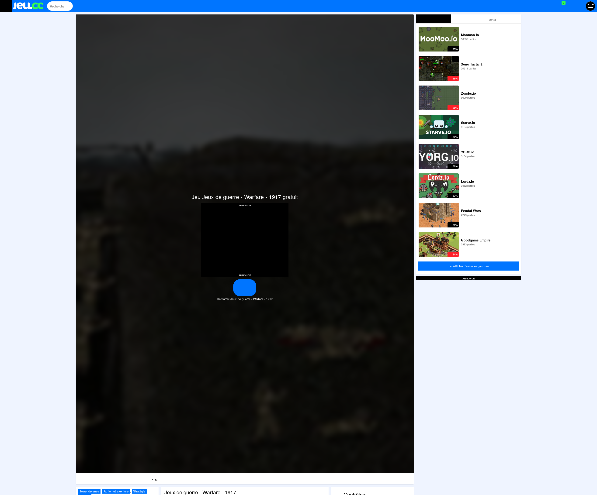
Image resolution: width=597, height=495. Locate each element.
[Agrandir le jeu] (341, 478)
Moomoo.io (470, 34)
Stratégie (139, 491)
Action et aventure (116, 491)
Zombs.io (468, 93)
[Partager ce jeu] (293, 478)
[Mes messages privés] (570, 6)
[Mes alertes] (579, 6)
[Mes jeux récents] (542, 6)
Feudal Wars (471, 210)
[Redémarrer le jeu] (100, 478)
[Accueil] (30, 6)
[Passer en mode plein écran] (389, 478)
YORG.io (467, 152)
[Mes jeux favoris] (552, 6)
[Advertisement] (245, 239)
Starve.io (468, 122)
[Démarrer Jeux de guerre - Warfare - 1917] (244, 287)
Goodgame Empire (475, 240)
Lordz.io (467, 181)
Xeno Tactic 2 (471, 64)
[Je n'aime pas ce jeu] (140, 479)
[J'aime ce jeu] (147, 478)
